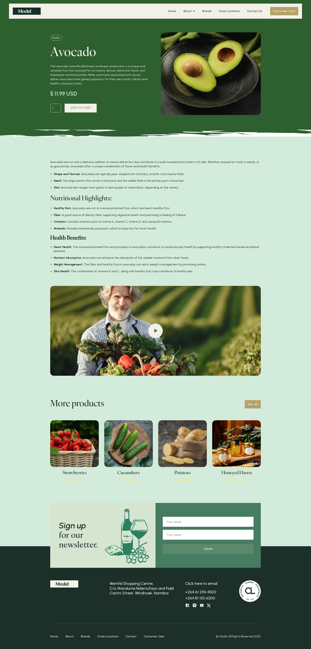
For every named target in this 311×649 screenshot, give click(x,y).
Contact (131, 636)
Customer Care (284, 11)
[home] (88, 11)
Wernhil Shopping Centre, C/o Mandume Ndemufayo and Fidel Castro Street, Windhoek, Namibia (142, 588)
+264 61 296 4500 (200, 592)
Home (172, 11)
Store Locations (229, 11)
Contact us (254, 11)
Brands (207, 11)
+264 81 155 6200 (200, 598)
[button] (187, 11)
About (69, 636)
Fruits (56, 37)
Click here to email (201, 583)
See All (253, 404)
